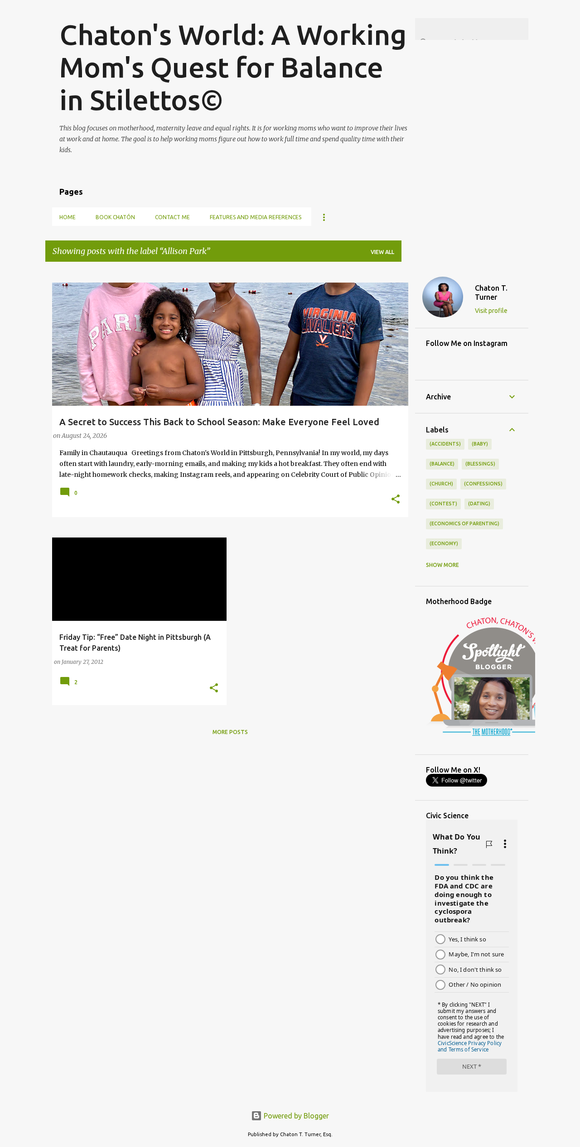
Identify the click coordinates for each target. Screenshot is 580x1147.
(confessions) (483, 483)
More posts (230, 732)
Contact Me (172, 217)
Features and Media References (255, 217)
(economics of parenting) (464, 523)
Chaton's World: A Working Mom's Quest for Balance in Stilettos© (232, 67)
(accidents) (445, 443)
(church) (441, 483)
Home (67, 217)
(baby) (480, 443)
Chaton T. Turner (491, 292)
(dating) (479, 503)
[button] (395, 500)
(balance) (442, 463)
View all (382, 252)
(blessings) (480, 463)
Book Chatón (115, 217)
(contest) (443, 503)
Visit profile (491, 310)
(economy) (444, 543)
